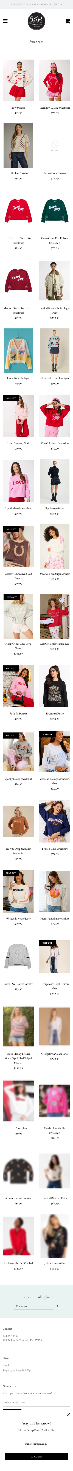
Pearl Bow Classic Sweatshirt (55, 107)
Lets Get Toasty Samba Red (54, 643)
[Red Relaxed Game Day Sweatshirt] (18, 211)
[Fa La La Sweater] (18, 686)
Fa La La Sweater (18, 713)
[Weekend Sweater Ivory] (18, 891)
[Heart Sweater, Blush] (18, 416)
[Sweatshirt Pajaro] (54, 686)
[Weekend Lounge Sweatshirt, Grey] (54, 751)
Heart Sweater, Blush (18, 443)
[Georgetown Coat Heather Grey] (54, 956)
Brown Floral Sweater (54, 173)
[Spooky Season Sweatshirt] (18, 751)
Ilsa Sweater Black (54, 508)
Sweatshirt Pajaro (55, 713)
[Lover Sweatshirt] (18, 1101)
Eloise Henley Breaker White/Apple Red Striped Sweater (18, 1058)
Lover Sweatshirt (18, 1128)
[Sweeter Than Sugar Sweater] (54, 546)
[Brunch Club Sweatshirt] (54, 821)
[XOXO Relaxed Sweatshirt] (54, 416)
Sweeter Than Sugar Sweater (55, 574)
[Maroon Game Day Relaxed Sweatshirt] (18, 281)
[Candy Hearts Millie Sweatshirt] (54, 1101)
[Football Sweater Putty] (54, 1170)
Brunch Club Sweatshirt (55, 849)
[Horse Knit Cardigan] (18, 350)
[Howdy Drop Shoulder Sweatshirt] (18, 821)
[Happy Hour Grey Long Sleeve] (18, 616)
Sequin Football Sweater (18, 1198)
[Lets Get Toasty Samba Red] (54, 616)
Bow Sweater (18, 107)
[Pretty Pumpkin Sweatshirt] (54, 891)
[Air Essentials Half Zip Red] (18, 1236)
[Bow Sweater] (18, 80)
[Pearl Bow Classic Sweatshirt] (54, 80)
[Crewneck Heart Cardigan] (54, 350)
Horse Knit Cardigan (18, 378)
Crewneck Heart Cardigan (55, 378)
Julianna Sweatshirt (55, 1263)
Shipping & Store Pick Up (16, 1370)
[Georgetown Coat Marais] (54, 1026)
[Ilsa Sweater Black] (54, 481)
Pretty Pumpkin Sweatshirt (54, 918)
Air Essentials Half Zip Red (18, 1263)
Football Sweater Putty (55, 1198)
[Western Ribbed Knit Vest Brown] (18, 546)
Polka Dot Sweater (18, 173)
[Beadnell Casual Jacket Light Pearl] (54, 281)
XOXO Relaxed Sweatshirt (55, 443)
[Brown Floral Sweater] (54, 145)
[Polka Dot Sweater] (18, 145)
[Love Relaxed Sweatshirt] (18, 481)
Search (6, 1365)
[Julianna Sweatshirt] (54, 1236)
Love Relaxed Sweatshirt (18, 508)
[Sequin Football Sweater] (18, 1170)
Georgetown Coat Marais (54, 1054)
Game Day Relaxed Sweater (18, 984)
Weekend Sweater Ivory (18, 918)
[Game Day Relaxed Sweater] (18, 956)
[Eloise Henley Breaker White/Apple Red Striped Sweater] (18, 1026)
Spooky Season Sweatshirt (18, 779)
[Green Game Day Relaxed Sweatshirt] (54, 211)
